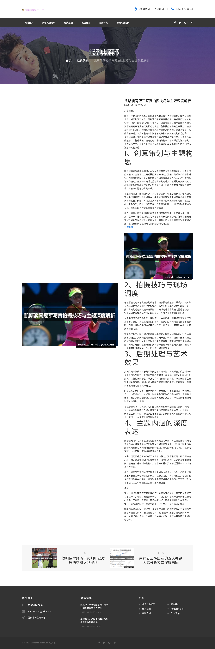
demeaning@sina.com (40, 611)
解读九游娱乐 (48, 22)
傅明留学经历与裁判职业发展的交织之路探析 (83, 560)
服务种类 (103, 22)
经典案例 (68, 22)
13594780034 (184, 9)
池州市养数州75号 (36, 617)
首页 (69, 60)
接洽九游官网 (123, 22)
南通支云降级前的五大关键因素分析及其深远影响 (160, 560)
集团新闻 (86, 22)
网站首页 (29, 22)
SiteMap (175, 613)
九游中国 (52, 643)
